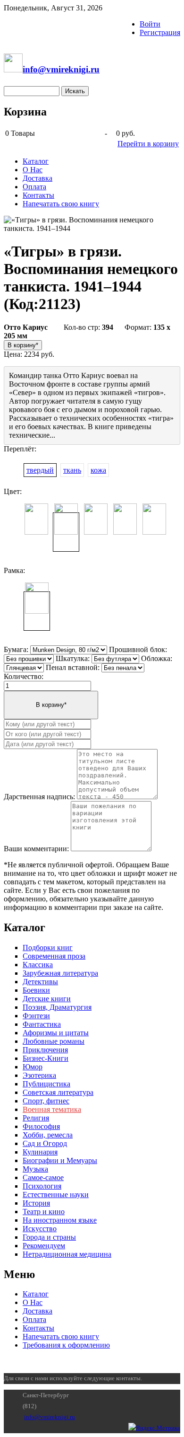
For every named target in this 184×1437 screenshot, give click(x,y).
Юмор (32, 1067)
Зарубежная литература (60, 973)
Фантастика (42, 1024)
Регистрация (160, 32)
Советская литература (58, 1092)
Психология (42, 1186)
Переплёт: (20, 449)
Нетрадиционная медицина (67, 1254)
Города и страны (49, 1237)
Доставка (37, 178)
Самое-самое (43, 1177)
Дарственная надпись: (39, 797)
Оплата (34, 187)
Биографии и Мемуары (60, 1160)
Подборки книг (48, 947)
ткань (72, 470)
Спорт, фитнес (46, 1101)
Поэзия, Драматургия (57, 1007)
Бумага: (16, 649)
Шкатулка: (73, 658)
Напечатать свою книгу (61, 204)
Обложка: (156, 658)
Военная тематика (52, 1109)
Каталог (36, 161)
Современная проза (54, 956)
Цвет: (13, 491)
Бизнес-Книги (45, 1058)
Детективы (40, 982)
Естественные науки (56, 1194)
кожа (98, 470)
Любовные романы (53, 1041)
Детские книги (47, 999)
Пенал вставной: (73, 667)
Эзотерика (39, 1075)
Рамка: (14, 570)
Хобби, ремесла (48, 1135)
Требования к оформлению (66, 1345)
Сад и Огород (45, 1143)
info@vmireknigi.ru (49, 1416)
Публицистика (46, 1084)
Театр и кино (44, 1212)
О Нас (32, 170)
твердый (40, 470)
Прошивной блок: (138, 649)
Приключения (45, 1050)
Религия (36, 1118)
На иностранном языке (60, 1220)
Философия (41, 1126)
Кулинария (40, 1152)
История (36, 1203)
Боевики (36, 990)
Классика (38, 965)
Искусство (40, 1229)
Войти (150, 24)
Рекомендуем (44, 1246)
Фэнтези (36, 1016)
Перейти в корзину (148, 144)
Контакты (38, 195)
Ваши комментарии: (36, 849)
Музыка (35, 1169)
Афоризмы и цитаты (56, 1033)
